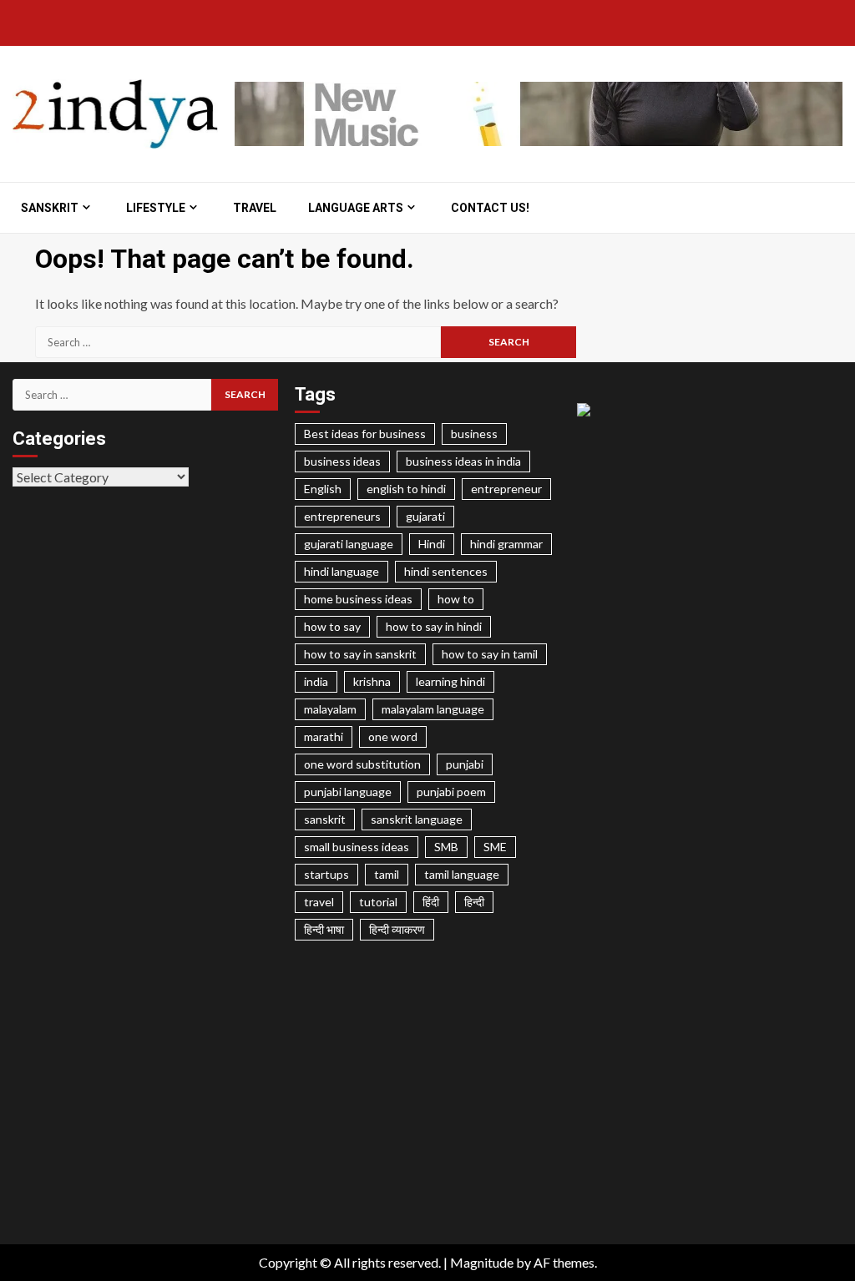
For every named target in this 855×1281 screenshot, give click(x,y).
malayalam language (433, 709)
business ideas (342, 461)
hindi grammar (506, 544)
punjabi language (348, 791)
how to (456, 599)
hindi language (341, 571)
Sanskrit (49, 207)
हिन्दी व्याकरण (397, 929)
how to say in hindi (434, 626)
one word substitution (362, 764)
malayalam (330, 709)
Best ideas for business (365, 433)
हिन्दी (474, 902)
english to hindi (406, 489)
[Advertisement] (427, 1107)
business (474, 433)
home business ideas (358, 599)
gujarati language (348, 544)
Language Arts (355, 207)
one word (392, 736)
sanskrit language (417, 819)
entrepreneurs (342, 516)
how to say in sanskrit (360, 654)
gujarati (425, 516)
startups (326, 874)
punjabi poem (451, 791)
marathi (323, 736)
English (322, 489)
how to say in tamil (490, 654)
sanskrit (325, 819)
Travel (254, 207)
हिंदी (430, 902)
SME (495, 847)
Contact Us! (490, 207)
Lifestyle (155, 207)
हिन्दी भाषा (324, 929)
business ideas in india (463, 461)
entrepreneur (506, 489)
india (316, 681)
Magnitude (482, 1262)
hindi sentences (446, 571)
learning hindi (450, 681)
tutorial (378, 902)
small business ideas (356, 847)
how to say (332, 626)
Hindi (431, 544)
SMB (446, 847)
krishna (372, 681)
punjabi (464, 764)
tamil (386, 874)
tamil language (461, 874)
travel (319, 902)
